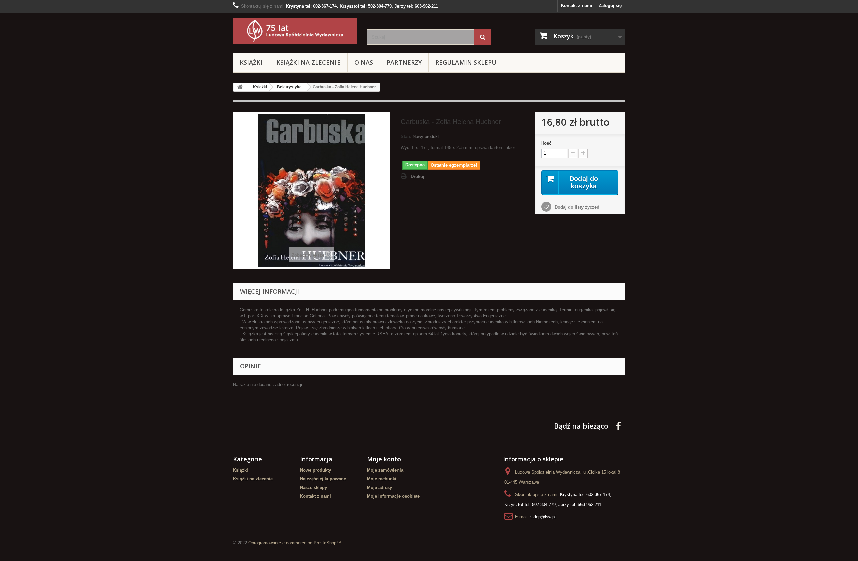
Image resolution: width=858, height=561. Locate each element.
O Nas (363, 62)
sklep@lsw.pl (543, 516)
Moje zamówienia (385, 470)
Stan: (406, 136)
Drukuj (417, 176)
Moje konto (384, 459)
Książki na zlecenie (308, 62)
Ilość (546, 143)
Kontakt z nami (576, 5)
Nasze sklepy (313, 487)
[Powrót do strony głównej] (240, 87)
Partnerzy (404, 62)
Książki (251, 62)
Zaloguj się (610, 5)
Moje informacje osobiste (393, 496)
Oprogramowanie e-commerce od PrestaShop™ (294, 542)
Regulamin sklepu (465, 62)
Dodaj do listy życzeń (576, 207)
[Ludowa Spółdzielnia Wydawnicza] (295, 31)
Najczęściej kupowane (323, 478)
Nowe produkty (315, 470)
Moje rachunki (381, 478)
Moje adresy (379, 487)
